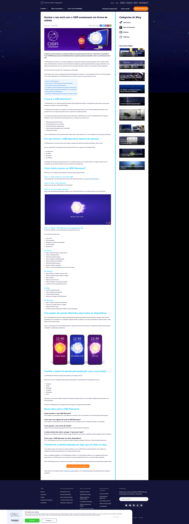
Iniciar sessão (125, 8)
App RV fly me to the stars (87, 508)
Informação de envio (105, 500)
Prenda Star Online (65, 491)
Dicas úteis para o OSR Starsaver (54, 91)
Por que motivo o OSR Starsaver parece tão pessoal (58, 83)
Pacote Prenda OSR (65, 494)
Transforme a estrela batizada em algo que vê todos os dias (61, 93)
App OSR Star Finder (85, 494)
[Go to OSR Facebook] (133, 505)
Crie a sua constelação (75, 8)
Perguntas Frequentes (46, 500)
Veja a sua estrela (56, 8)
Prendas (43, 8)
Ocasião (129, 2)
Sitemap (141, 517)
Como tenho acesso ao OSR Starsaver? (55, 85)
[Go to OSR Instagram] (126, 505)
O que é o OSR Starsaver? (52, 81)
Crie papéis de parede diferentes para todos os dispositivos (60, 87)
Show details (116, 516)
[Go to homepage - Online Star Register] (51, 2)
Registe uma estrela (69, 471)
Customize (48, 520)
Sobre (117, 2)
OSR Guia (47, 25)
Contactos (43, 494)
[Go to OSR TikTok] (130, 505)
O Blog (122, 2)
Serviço (112, 2)
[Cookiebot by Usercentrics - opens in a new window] (14, 521)
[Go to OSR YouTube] (137, 505)
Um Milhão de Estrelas (86, 501)
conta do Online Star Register (91, 178)
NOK (135, 2)
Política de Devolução (105, 503)
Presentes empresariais (109, 8)
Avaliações (43, 502)
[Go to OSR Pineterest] (141, 505)
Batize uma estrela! (141, 8)
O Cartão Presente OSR (66, 500)
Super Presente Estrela (66, 497)
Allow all (32, 520)
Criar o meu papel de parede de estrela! (77, 466)
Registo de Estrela (85, 491)
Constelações (103, 506)
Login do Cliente (104, 493)
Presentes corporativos (66, 502)
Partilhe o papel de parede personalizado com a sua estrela (60, 89)
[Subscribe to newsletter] (146, 499)
